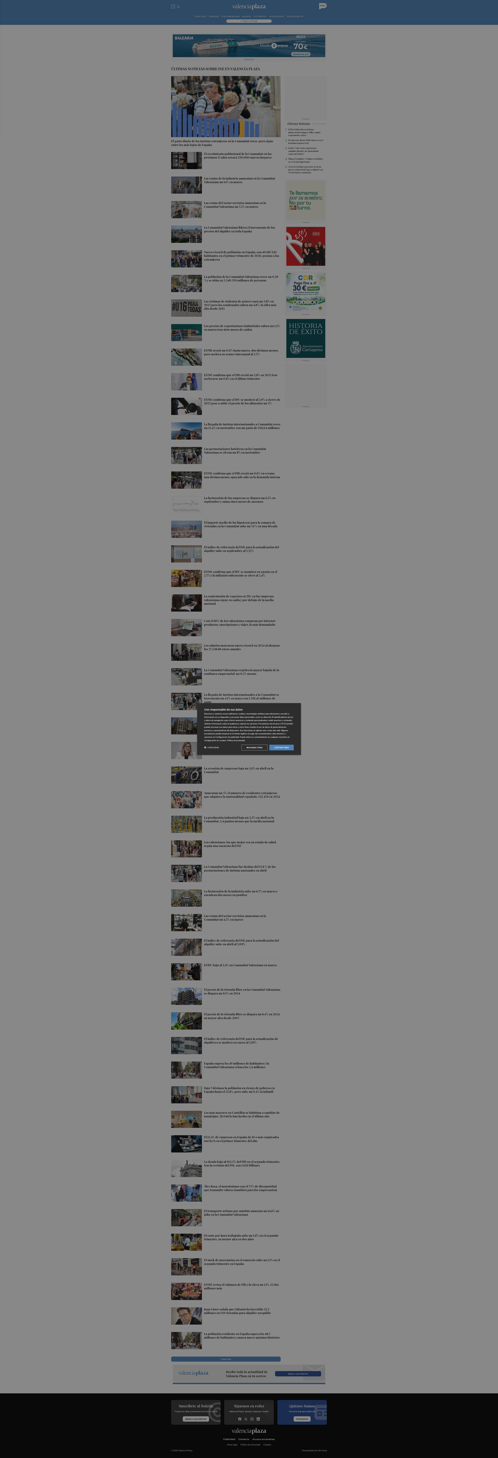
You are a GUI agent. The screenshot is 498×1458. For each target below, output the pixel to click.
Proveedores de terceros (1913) (272, 724)
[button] (211, 747)
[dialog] (249, 729)
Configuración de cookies (215, 740)
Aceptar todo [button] (281, 747)
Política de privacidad (236, 740)
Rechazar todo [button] (254, 747)
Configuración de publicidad (227, 737)
